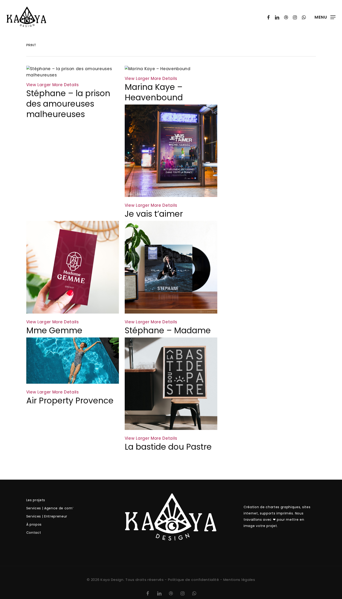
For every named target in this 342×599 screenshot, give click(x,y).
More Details (65, 85)
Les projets (35, 500)
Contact (33, 532)
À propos (34, 524)
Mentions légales (239, 579)
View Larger (38, 85)
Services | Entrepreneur (46, 516)
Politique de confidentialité (193, 579)
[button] (325, 17)
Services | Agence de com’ (50, 508)
